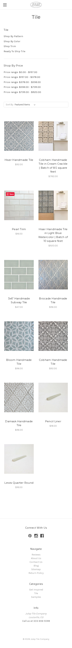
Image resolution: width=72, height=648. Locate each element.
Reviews (36, 554)
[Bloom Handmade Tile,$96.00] (19, 336)
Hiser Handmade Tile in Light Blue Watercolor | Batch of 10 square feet (53, 235)
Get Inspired (36, 589)
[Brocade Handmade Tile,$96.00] (53, 274)
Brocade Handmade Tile (53, 300)
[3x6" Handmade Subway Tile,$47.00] (19, 274)
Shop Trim (10, 46)
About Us (36, 558)
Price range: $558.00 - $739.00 (22, 87)
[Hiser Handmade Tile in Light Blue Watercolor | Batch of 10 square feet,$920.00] (53, 205)
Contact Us (36, 562)
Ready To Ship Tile (14, 51)
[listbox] (25, 104)
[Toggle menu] (5, 5)
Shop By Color (12, 41)
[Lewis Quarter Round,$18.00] (19, 459)
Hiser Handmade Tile (19, 160)
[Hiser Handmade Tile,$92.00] (19, 136)
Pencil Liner (53, 421)
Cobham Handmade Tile (53, 362)
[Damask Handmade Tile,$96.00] (19, 397)
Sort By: (10, 104)
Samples (36, 597)
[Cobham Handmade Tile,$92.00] (53, 336)
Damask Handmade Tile (19, 423)
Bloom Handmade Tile (19, 362)
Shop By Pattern (13, 36)
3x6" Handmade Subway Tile (19, 300)
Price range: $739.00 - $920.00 (22, 92)
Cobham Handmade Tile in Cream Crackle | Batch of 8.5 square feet (53, 165)
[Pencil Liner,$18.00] (53, 397)
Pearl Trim (19, 229)
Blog (36, 565)
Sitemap (36, 569)
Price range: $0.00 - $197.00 (20, 72)
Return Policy (36, 573)
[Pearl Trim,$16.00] (19, 205)
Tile (36, 593)
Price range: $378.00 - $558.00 (22, 82)
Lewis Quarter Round (18, 482)
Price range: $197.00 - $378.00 (22, 77)
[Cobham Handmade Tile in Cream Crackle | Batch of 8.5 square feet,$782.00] (53, 136)
